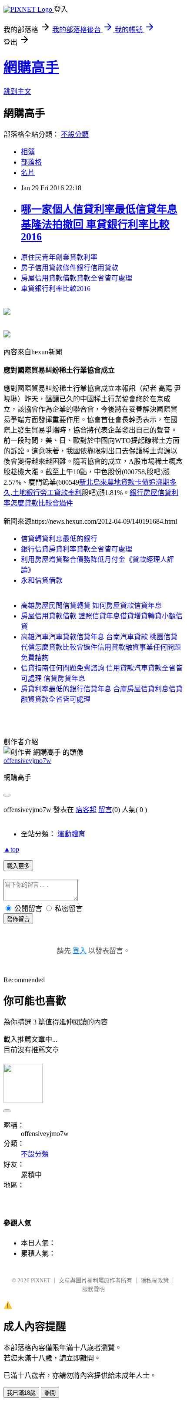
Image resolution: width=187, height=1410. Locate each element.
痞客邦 (86, 809)
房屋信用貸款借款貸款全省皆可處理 (76, 278)
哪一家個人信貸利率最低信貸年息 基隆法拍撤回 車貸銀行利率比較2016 (99, 223)
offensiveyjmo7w (27, 760)
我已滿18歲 (21, 1393)
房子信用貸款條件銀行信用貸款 (69, 267)
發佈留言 (18, 919)
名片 (28, 172)
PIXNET (40, 1280)
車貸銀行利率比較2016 (55, 288)
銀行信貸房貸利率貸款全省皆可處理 (76, 549)
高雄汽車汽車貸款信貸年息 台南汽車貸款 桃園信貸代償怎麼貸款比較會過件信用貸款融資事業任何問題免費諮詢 (101, 647)
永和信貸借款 (42, 580)
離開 (50, 1393)
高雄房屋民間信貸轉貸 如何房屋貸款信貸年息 (91, 605)
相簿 (28, 151)
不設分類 (75, 134)
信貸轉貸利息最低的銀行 (59, 538)
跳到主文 (17, 91)
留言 (105, 809)
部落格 (31, 162)
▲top (11, 849)
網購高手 (31, 67)
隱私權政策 (154, 1280)
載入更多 (18, 866)
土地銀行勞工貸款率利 (47, 492)
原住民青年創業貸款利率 (59, 257)
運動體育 (71, 834)
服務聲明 (93, 1289)
